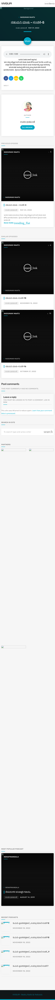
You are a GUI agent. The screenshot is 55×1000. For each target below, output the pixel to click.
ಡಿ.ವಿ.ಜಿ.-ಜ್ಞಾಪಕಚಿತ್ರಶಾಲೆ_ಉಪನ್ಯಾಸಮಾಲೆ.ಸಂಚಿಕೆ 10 (31, 937)
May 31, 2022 (33, 28)
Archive (27, 127)
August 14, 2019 (27, 897)
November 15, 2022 (28, 303)
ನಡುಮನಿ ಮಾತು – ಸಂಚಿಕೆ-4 (15, 205)
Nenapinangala (11, 857)
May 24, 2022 (26, 210)
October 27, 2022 (28, 372)
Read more (17, 223)
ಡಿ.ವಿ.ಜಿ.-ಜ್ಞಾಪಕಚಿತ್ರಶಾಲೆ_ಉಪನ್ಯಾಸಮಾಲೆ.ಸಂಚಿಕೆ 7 (30, 966)
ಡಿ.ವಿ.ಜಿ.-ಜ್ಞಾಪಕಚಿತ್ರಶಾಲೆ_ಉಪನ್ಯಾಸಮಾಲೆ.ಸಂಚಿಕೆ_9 (31, 952)
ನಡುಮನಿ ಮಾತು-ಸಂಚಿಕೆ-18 (15, 298)
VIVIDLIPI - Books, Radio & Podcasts (27, 994)
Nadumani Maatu (27, 17)
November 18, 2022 (21, 928)
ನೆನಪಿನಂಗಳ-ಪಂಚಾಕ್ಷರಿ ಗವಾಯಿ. (18, 892)
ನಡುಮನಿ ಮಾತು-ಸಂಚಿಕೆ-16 (15, 366)
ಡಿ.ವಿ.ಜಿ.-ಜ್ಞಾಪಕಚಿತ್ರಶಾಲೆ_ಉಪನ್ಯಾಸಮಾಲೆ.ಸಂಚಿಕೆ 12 (31, 923)
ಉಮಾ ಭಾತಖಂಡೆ (27, 122)
